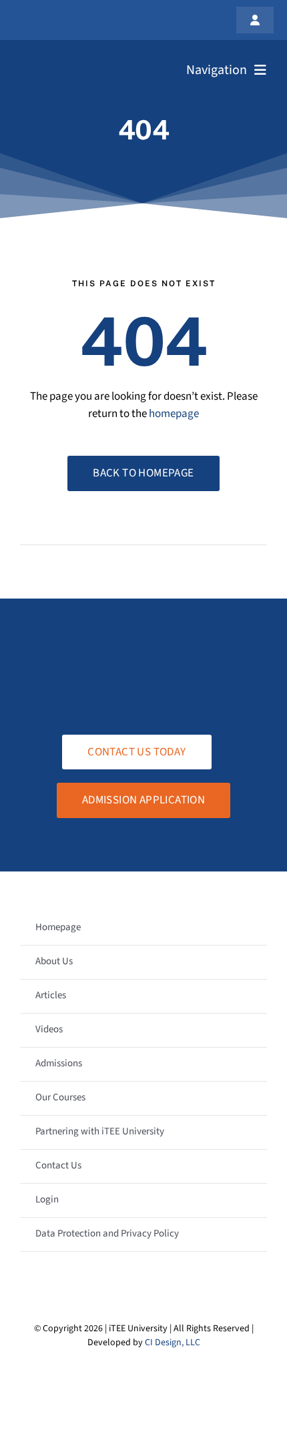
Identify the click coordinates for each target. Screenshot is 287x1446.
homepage (174, 414)
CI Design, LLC (172, 1342)
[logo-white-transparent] (79, 59)
